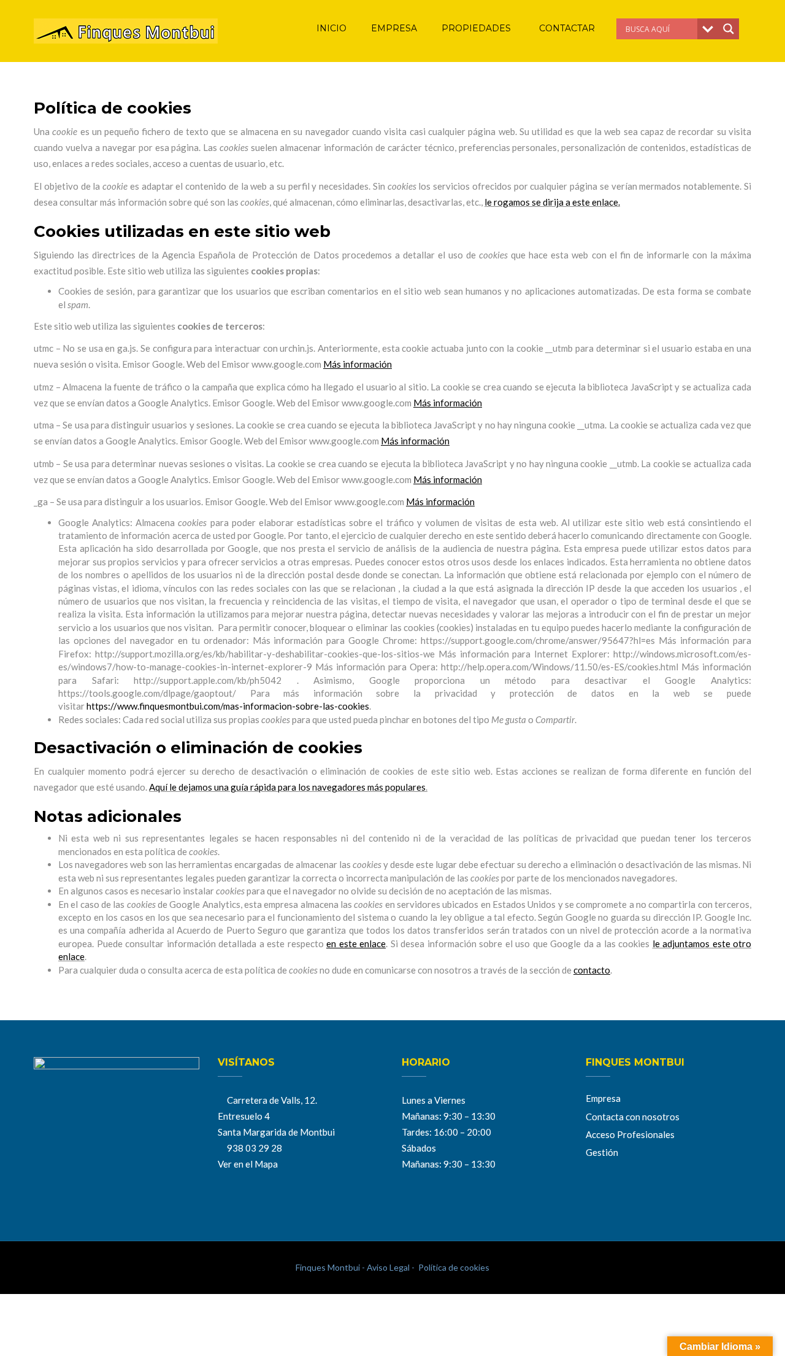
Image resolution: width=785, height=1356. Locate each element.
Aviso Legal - (390, 1267)
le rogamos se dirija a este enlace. (552, 201)
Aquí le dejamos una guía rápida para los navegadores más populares (287, 786)
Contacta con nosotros (633, 1116)
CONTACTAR (567, 28)
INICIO (331, 28)
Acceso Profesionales (630, 1134)
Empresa (603, 1098)
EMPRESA (394, 28)
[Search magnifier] (728, 28)
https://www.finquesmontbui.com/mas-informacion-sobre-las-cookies (227, 705)
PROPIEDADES (477, 28)
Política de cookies (452, 1267)
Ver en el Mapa (248, 1163)
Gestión (602, 1152)
